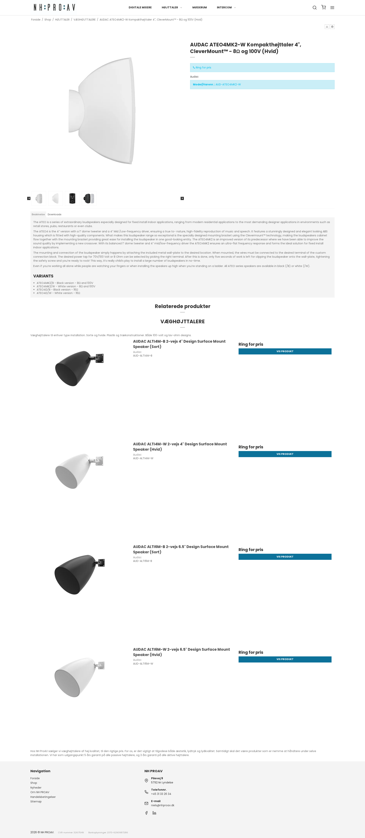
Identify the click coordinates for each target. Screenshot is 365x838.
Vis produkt (285, 351)
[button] (327, 26)
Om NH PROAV (39, 792)
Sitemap (36, 801)
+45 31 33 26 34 (161, 794)
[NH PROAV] (53, 7)
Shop (33, 783)
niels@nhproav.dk (162, 805)
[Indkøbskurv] (323, 7)
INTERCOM (224, 7)
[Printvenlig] (332, 26)
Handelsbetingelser (43, 797)
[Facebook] (146, 814)
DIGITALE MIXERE (140, 7)
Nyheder (35, 788)
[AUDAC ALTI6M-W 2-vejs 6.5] (80, 696)
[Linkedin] (154, 814)
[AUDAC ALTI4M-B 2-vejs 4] (80, 388)
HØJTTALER (170, 7)
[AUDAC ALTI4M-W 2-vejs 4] (80, 491)
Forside (35, 778)
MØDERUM (199, 7)
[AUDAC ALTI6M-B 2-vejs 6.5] (80, 593)
